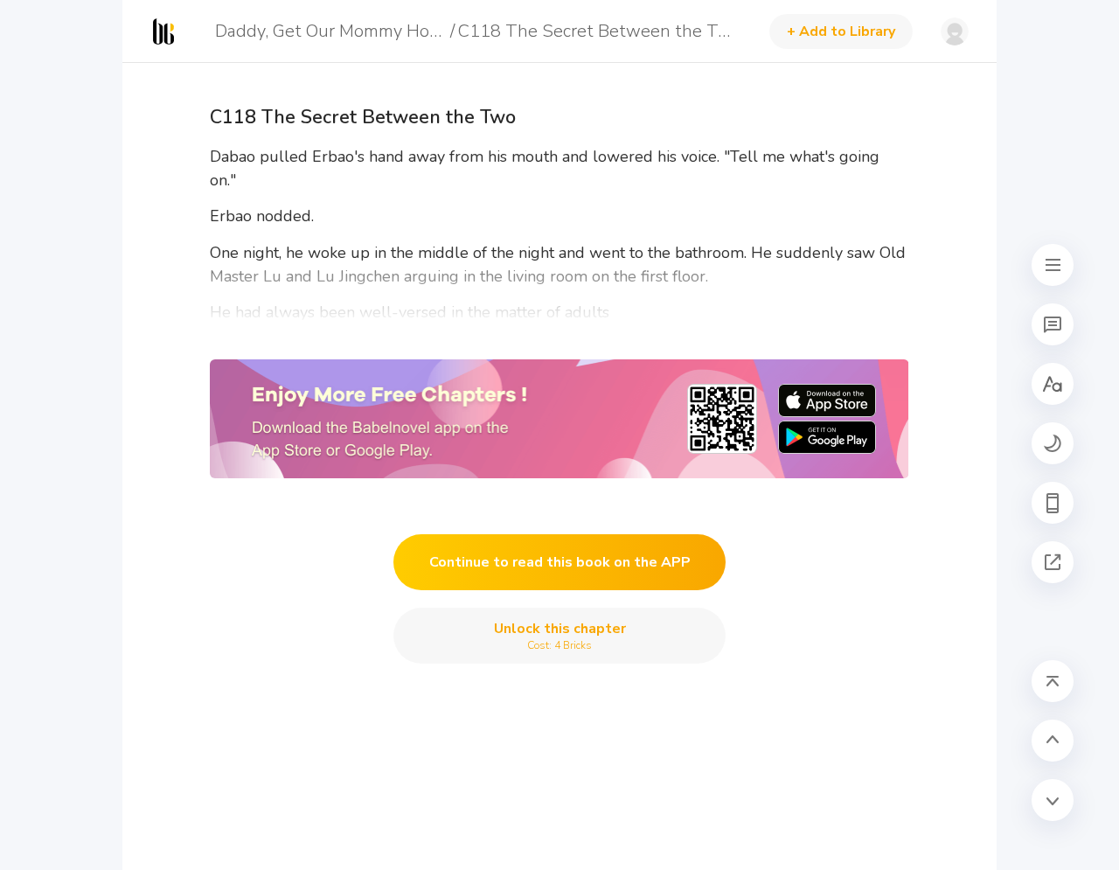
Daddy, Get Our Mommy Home (330, 31)
